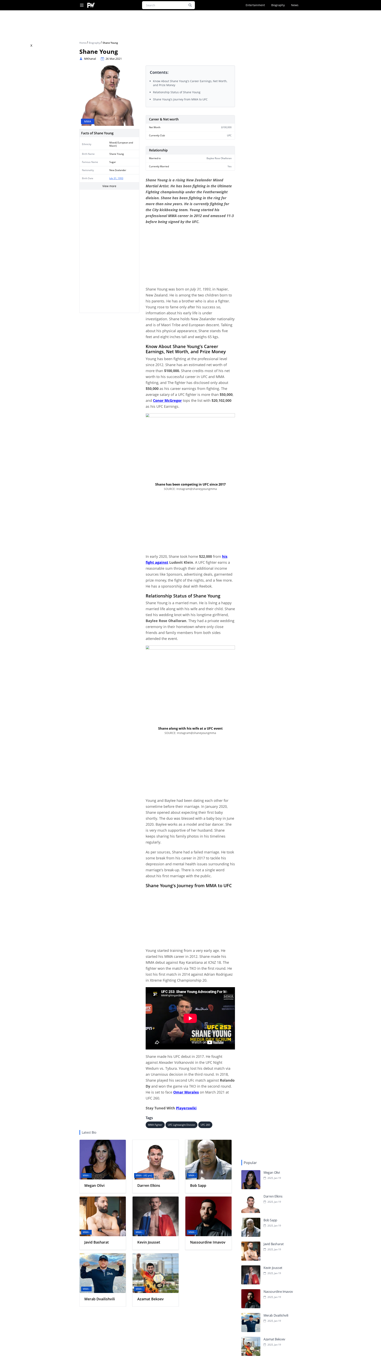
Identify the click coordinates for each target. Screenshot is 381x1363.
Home (83, 42)
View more (109, 186)
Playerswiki (186, 1108)
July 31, (113, 178)
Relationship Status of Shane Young (176, 92)
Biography (278, 5)
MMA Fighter (155, 1124)
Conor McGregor (167, 400)
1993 (120, 178)
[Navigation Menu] (81, 5)
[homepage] (91, 5)
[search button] (190, 5)
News (294, 5)
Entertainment (255, 5)
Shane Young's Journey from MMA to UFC (180, 99)
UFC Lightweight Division (181, 1124)
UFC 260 (205, 1124)
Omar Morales (186, 1092)
